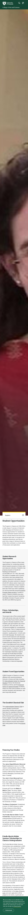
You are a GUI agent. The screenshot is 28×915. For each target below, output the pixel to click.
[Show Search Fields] (19, 3)
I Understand (8, 910)
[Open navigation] (23, 515)
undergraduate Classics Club (13, 706)
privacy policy (17, 906)
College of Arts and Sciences (11, 7)
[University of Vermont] (7, 4)
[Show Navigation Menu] (23, 3)
